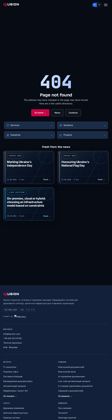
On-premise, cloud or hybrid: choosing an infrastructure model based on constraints (26, 202)
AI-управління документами (71, 376)
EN (99, 5)
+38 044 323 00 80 (12, 338)
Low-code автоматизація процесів (74, 381)
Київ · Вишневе (10, 347)
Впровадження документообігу (18, 381)
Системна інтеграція (12, 376)
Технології (63, 413)
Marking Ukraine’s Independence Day (19, 163)
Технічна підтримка (12, 343)
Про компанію (64, 408)
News (57, 112)
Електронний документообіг (71, 367)
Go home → (40, 112)
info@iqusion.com (11, 334)
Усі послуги (10, 396)
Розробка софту (10, 371)
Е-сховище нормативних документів (75, 386)
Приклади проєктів (67, 417)
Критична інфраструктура (15, 413)
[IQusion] (11, 5)
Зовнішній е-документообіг (70, 391)
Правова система (11, 417)
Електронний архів (67, 371)
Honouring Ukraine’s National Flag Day (75, 163)
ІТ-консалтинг (9, 367)
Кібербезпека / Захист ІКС (15, 391)
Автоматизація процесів (14, 386)
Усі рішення (65, 396)
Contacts (73, 112)
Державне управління (13, 408)
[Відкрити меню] (106, 5)
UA (95, 5)
